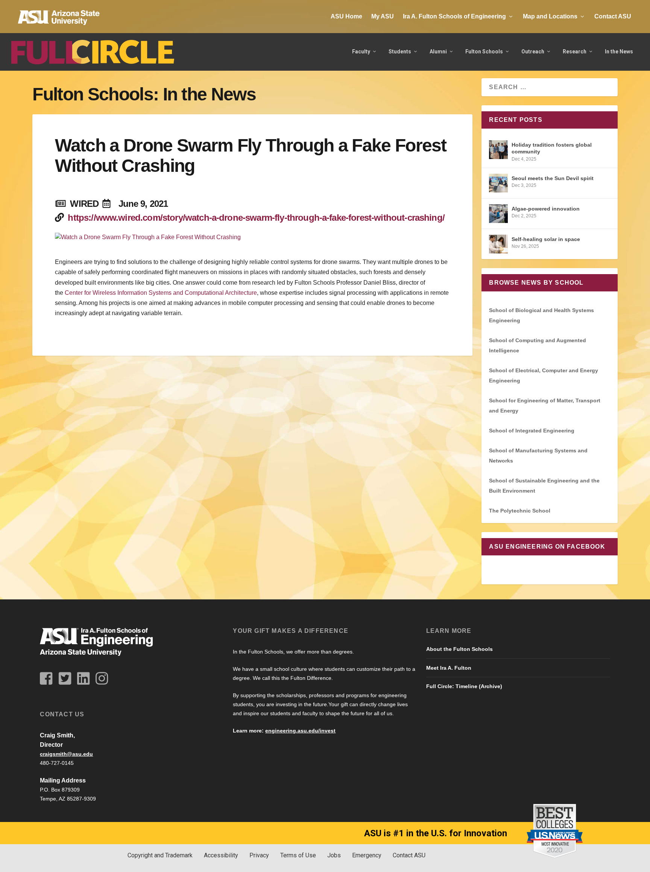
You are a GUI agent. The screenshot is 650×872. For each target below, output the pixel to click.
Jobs (334, 855)
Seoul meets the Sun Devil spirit (553, 178)
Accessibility (221, 855)
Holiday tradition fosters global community (552, 148)
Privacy (259, 855)
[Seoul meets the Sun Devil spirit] (498, 183)
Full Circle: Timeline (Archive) (464, 686)
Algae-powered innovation (546, 209)
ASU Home (346, 16)
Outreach (532, 52)
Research (574, 52)
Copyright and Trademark (160, 855)
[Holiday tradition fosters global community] (498, 149)
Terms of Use (298, 855)
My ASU (382, 16)
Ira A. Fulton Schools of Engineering (454, 16)
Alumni (438, 52)
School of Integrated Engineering (531, 431)
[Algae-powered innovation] (498, 213)
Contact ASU (612, 16)
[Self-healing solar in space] (498, 244)
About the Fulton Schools (459, 649)
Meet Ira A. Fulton (448, 668)
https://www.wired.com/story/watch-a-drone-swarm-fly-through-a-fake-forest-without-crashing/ (256, 217)
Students (400, 52)
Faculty (361, 52)
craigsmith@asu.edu (66, 754)
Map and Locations (550, 16)
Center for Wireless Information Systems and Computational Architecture (160, 293)
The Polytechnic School (519, 511)
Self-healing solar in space (546, 239)
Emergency (366, 855)
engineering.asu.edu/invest (300, 731)
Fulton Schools (484, 52)
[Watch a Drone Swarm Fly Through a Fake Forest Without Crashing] (252, 237)
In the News (619, 52)
